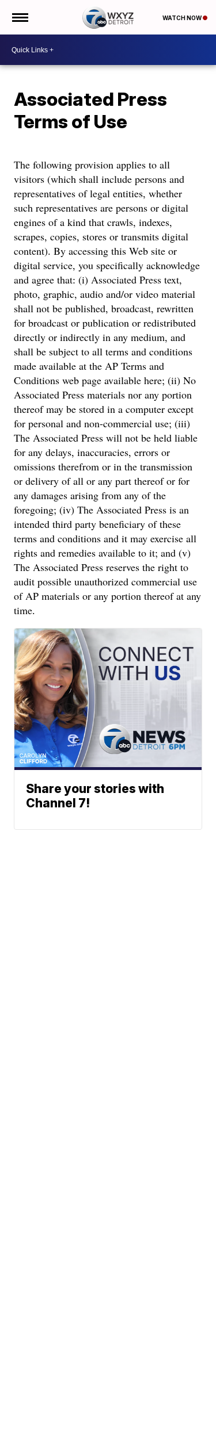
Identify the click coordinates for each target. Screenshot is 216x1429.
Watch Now (182, 17)
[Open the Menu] (19, 17)
